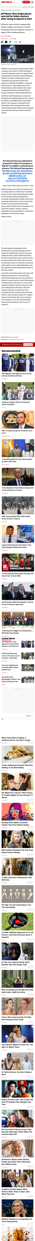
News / (3, 7)
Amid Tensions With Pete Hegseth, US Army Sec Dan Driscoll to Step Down (17, 603)
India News (4, 378)
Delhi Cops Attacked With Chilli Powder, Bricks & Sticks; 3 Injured (16, 517)
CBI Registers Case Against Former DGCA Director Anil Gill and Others (16, 374)
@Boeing (17, 173)
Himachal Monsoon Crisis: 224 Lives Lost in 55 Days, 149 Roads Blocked (11, 656)
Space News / (19, 7)
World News (5, 493)
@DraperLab (8, 173)
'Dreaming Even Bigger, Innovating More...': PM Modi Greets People (17, 632)
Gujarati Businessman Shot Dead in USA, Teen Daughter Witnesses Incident (16, 546)
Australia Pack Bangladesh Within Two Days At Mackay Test (11, 679)
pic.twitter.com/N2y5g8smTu (17, 181)
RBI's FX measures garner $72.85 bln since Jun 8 (17, 432)
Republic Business (6, 436)
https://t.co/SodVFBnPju (17, 178)
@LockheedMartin (24, 171)
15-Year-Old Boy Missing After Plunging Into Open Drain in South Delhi (18, 574)
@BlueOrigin (10, 171)
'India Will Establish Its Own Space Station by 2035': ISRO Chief (17, 460)
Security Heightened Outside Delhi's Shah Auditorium (10, 667)
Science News (4, 39)
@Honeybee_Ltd (19, 176)
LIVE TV (27, 2)
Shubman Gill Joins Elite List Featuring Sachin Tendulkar (15, 403)
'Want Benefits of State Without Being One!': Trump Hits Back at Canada (18, 489)
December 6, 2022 (27, 186)
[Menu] (32, 2)
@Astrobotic (27, 173)
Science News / (9, 7)
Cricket (3, 407)
